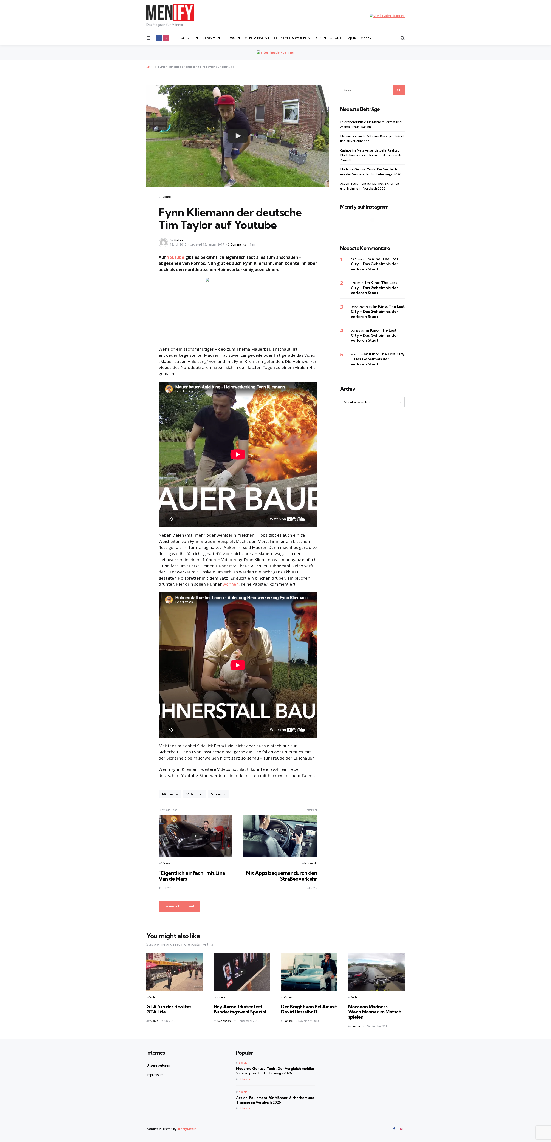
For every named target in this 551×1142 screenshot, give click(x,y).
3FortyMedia (187, 1129)
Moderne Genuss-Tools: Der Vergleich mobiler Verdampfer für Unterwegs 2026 (370, 171)
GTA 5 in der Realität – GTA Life (170, 1009)
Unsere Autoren (158, 1065)
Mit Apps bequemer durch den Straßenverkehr (281, 876)
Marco (154, 1021)
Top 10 (351, 38)
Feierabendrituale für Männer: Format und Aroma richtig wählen (371, 124)
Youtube (175, 257)
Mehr (364, 38)
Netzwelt (310, 863)
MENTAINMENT (257, 38)
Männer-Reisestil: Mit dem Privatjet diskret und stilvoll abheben (372, 138)
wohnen (231, 584)
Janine (289, 1021)
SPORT (336, 38)
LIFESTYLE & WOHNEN (292, 38)
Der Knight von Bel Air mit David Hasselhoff (309, 1009)
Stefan (178, 240)
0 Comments (237, 244)
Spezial (243, 1062)
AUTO (184, 38)
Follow (374, 228)
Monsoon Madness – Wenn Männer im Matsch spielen (374, 1012)
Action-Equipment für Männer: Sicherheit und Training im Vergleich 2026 (369, 185)
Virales (218, 794)
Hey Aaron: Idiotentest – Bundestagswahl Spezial (240, 1009)
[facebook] (159, 38)
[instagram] (166, 38)
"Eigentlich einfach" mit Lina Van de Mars (192, 876)
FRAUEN (233, 38)
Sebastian (224, 1021)
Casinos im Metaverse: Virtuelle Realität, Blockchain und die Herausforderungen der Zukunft (371, 155)
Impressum (154, 1075)
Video (166, 197)
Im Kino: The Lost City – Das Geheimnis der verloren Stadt (374, 263)
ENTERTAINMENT (207, 38)
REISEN (320, 38)
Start (149, 67)
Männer (170, 794)
